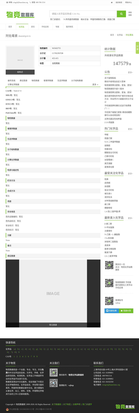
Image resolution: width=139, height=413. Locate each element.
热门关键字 (87, 404)
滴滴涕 (107, 245)
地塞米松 (108, 149)
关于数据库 (56, 404)
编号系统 (11, 81)
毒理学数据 (48, 81)
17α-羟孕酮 (109, 238)
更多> (130, 72)
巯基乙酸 (111, 19)
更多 (94, 85)
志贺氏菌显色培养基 (113, 119)
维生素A (108, 194)
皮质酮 (107, 183)
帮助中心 (128, 3)
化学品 (21, 27)
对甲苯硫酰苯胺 (111, 201)
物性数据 (35, 81)
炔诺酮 (107, 186)
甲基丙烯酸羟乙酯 (97, 19)
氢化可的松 (109, 190)
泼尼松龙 (108, 197)
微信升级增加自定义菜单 (115, 82)
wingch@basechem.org (20, 2)
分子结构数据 (77, 81)
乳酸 (106, 179)
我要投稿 (112, 311)
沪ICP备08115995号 (43, 409)
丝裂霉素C (109, 160)
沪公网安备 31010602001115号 (21, 409)
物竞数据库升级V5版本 (114, 89)
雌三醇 (107, 204)
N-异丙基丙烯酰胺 (71, 19)
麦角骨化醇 (109, 167)
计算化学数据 (13, 85)
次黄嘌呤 (108, 231)
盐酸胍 (107, 146)
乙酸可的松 (109, 156)
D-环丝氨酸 (109, 227)
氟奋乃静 (108, 252)
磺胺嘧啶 (108, 208)
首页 (10, 27)
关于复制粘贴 (110, 78)
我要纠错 (127, 311)
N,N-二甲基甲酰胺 (112, 142)
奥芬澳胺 (108, 163)
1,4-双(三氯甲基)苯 (112, 212)
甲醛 (106, 135)
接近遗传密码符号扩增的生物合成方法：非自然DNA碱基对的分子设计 (119, 99)
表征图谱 (23, 81)
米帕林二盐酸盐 (111, 242)
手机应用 (45, 27)
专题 (57, 27)
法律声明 (76, 404)
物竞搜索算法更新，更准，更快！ (119, 85)
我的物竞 (119, 3)
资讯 (33, 27)
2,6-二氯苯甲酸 (111, 256)
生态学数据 (62, 81)
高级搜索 (130, 14)
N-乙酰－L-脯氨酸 (112, 234)
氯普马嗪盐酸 (110, 249)
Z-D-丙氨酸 (109, 122)
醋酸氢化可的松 (111, 153)
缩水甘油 (84, 19)
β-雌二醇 (108, 224)
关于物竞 (67, 404)
